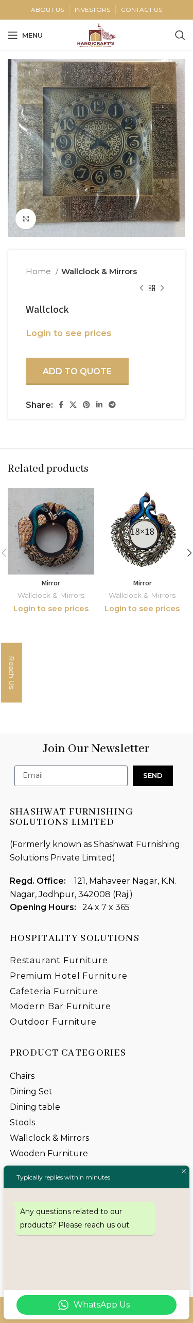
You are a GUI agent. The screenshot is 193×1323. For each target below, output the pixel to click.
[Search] (180, 35)
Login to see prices (69, 333)
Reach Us (11, 673)
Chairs (22, 1076)
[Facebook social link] (61, 404)
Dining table (35, 1107)
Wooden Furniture (49, 1153)
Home (39, 271)
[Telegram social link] (112, 404)
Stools (22, 1122)
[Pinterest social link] (86, 404)
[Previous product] (141, 288)
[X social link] (73, 404)
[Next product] (162, 288)
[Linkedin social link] (99, 404)
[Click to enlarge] (25, 219)
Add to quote (77, 371)
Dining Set (31, 1091)
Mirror (50, 583)
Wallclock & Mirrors (99, 271)
